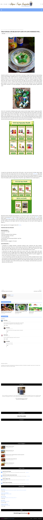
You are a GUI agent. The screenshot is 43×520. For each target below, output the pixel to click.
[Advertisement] (21, 20)
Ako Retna (5, 320)
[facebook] (40, 4)
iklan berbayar (5, 29)
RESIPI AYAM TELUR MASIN (7, 482)
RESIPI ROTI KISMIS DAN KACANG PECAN (10, 475)
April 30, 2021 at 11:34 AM (7, 321)
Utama (31, 518)
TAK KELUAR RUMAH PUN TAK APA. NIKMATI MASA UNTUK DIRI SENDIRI (13, 490)
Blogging (2, 518)
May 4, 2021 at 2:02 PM (9, 328)
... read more (27, 472)
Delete (7, 325)
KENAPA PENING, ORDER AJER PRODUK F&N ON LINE (35, 312)
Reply (4, 325)
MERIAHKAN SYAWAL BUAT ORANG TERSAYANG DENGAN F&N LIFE (6, 312)
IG (15, 218)
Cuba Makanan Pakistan (5, 505)
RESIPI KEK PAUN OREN (7, 471)
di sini (20, 225)
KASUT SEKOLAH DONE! (5, 501)
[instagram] (42, 4)
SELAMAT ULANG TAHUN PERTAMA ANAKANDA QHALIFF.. (15, 454)
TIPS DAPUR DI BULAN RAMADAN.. (11, 458)
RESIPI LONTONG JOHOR (10, 446)
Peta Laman (35, 518)
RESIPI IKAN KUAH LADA (10, 450)
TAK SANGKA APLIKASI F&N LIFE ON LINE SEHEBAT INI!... (21, 312)
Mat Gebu (3, 33)
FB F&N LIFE (9, 218)
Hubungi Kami (40, 518)
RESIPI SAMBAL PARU (6, 478)
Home (2, 29)
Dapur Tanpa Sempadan (10, 518)
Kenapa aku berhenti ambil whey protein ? (9, 497)
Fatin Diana (6, 334)
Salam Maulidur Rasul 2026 (6, 493)
